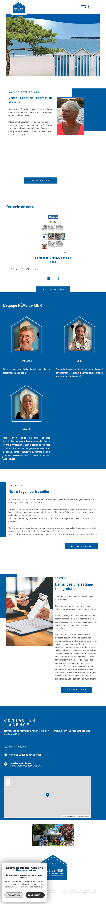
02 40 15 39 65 (17, 746)
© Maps (72, 816)
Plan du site (77, 890)
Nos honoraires (66, 890)
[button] (48, 278)
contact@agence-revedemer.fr (26, 754)
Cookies (92, 892)
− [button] (8, 784)
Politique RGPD (82, 892)
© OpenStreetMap (84, 816)
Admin (64, 892)
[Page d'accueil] (19, 7)
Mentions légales (90, 890)
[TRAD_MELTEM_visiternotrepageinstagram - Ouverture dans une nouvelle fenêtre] (3, 452)
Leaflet (64, 816)
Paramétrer (14, 895)
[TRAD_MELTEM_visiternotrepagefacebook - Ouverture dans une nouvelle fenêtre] (3, 447)
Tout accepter (35, 895)
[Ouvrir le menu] (97, 6)
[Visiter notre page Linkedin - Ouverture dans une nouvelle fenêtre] (3, 457)
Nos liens (72, 892)
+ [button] (8, 780)
